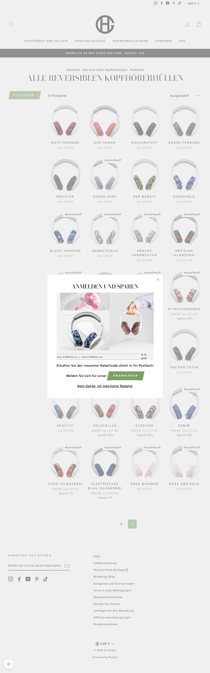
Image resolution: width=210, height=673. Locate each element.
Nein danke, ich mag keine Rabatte (104, 386)
